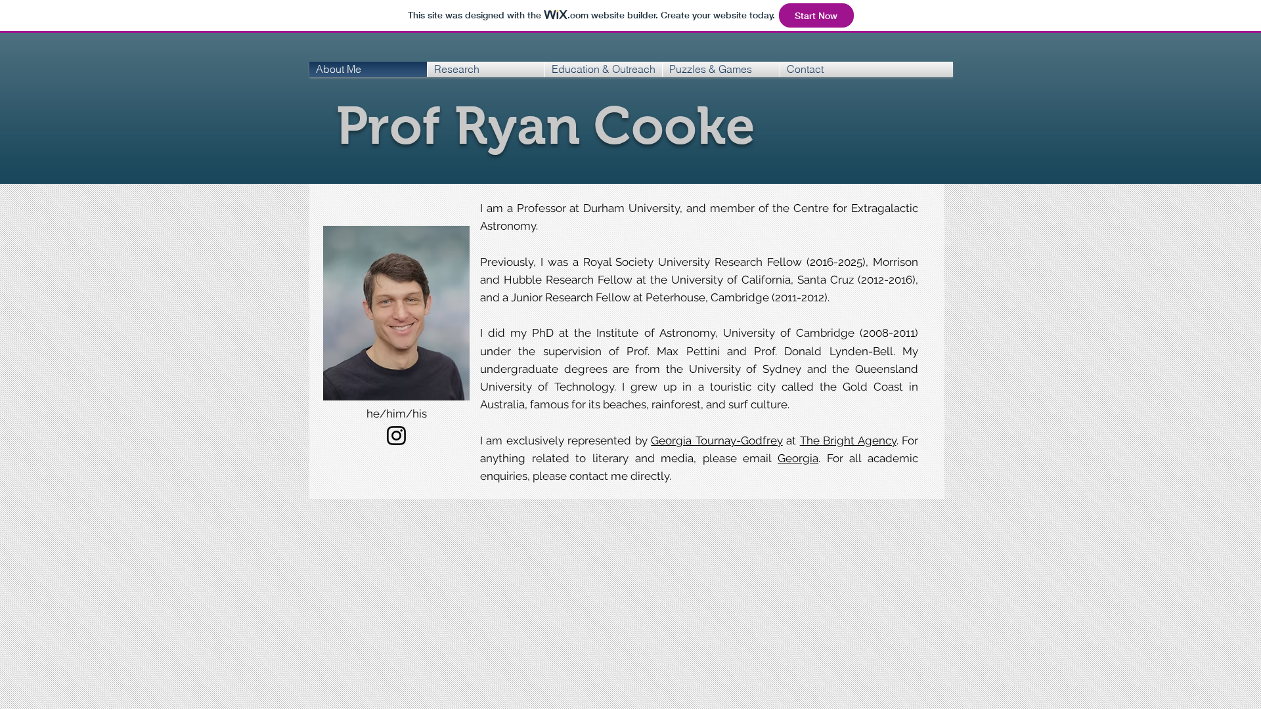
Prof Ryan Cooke (545, 126)
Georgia (798, 458)
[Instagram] (396, 435)
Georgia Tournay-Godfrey (716, 440)
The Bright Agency (848, 440)
